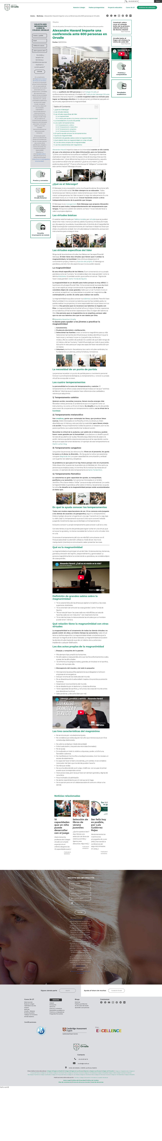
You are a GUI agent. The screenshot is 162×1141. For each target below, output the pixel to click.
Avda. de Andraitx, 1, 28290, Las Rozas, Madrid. (83, 1068)
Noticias (40, 16)
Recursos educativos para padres (93, 26)
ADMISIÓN (55, 1000)
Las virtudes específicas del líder (66, 114)
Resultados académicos (57, 1010)
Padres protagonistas (96, 7)
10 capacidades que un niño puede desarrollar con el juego (61, 826)
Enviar (39, 71)
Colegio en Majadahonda (121, 1071)
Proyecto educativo (115, 7)
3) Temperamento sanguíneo (67, 129)
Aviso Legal (67, 1080)
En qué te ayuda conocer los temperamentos (70, 133)
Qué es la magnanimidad (63, 135)
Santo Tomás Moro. (95, 470)
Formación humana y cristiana (73, 26)
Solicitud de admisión (147, 7)
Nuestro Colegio (79, 7)
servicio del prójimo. (85, 261)
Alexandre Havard (59, 150)
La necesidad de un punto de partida (67, 120)
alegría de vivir (65, 456)
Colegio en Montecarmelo (60, 1073)
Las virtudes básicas (62, 112)
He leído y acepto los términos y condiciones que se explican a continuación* (80, 905)
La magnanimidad (63, 116)
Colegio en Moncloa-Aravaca (75, 1073)
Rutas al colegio (29, 1004)
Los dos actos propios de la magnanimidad (70, 142)
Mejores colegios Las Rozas (92, 1071)
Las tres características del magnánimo (68, 145)
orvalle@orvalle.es (83, 1063)
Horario (26, 1007)
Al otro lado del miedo (82, 1005)
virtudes (93, 219)
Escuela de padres (58, 26)
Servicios (52, 1006)
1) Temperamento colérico (66, 125)
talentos (87, 299)
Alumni (68, 990)
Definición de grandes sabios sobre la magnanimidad (73, 138)
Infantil (52, 1003)
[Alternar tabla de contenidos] (95, 107)
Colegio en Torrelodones (90, 1073)
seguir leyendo (125, 31)
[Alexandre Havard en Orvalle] (64, 319)
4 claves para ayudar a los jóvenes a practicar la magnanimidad (78, 118)
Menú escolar (28, 1002)
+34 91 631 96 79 (133, 1)
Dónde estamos (29, 1016)
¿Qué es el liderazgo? (62, 109)
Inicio (32, 16)
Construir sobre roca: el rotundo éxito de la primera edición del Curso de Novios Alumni (121, 26)
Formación (53, 1005)
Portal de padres (29, 1013)
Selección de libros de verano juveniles (80, 823)
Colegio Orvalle (91, 92)
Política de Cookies (92, 1080)
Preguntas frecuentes (56, 1014)
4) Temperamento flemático (67, 131)
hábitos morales (80, 219)
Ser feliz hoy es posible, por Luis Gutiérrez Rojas (98, 825)
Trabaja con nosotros (30, 1014)
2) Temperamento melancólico (68, 127)
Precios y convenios (56, 1008)
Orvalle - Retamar (29, 1011)
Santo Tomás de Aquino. (78, 279)
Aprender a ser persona (82, 1007)
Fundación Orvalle (116, 990)
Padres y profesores (81, 1004)
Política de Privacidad (78, 1080)
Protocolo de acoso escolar (81, 1082)
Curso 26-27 (130, 7)
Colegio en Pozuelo (108, 1071)
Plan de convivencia (65, 1082)
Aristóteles (62, 276)
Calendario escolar (30, 1005)
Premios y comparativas (57, 1012)
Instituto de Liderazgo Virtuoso (97, 94)
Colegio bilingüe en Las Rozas (73, 1071)
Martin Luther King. (59, 444)
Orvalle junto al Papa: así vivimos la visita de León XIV (121, 40)
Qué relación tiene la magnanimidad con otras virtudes (73, 140)
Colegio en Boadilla (102, 1073)
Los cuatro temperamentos (64, 123)
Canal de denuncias (97, 1082)
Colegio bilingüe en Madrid (55, 1071)
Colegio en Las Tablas (46, 1073)
